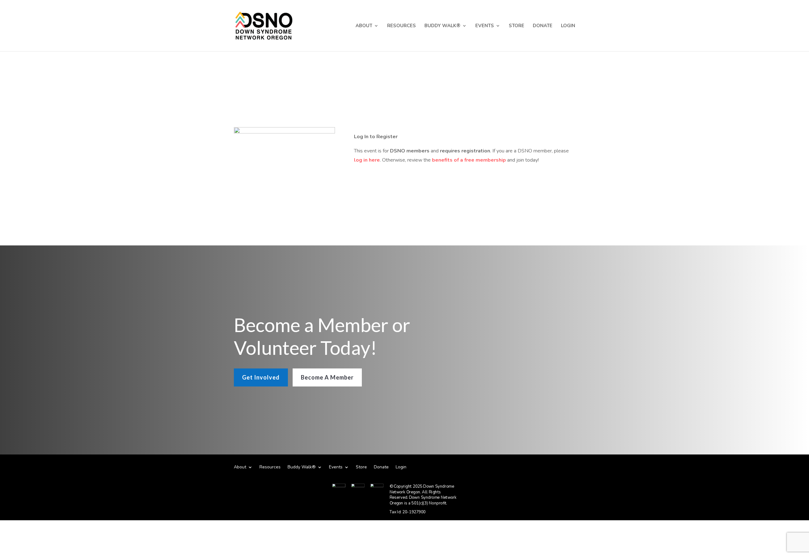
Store (516, 26)
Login (568, 26)
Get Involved (261, 377)
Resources (401, 26)
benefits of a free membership (469, 160)
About (364, 26)
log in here (367, 160)
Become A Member (327, 377)
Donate (542, 26)
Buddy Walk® (442, 26)
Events (484, 26)
